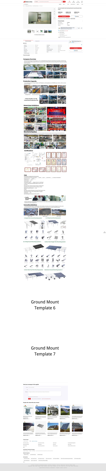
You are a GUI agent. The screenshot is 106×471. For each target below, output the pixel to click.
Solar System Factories (41, 458)
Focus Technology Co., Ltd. (48, 467)
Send (29, 398)
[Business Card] (81, 44)
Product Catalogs (35, 441)
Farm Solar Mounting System (71, 442)
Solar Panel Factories (33, 458)
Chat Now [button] (77, 16)
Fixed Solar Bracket (39, 454)
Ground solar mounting (41, 442)
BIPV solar (54, 444)
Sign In (59, 37)
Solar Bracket (40, 444)
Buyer (64, 4)
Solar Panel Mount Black (77, 458)
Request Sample (73, 18)
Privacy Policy (65, 467)
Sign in (82, 2)
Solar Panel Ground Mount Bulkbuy (43, 460)
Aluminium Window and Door (71, 445)
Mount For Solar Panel (34, 460)
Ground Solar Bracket (33, 454)
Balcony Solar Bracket (26, 444)
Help (68, 4)
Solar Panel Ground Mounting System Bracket (67, 458)
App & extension (73, 4)
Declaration (61, 467)
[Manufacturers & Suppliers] (27, 2)
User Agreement (57, 467)
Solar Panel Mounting (26, 460)
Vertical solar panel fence (41, 445)
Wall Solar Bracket (26, 454)
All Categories (26, 4)
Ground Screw (25, 445)
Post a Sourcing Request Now (46, 398)
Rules (82, 4)
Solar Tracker (69, 444)
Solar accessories (55, 445)
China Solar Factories (26, 458)
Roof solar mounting (25, 442)
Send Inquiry (64, 16)
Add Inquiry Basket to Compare (39, 34)
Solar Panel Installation (56, 458)
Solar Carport (54, 442)
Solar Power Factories (48, 458)
